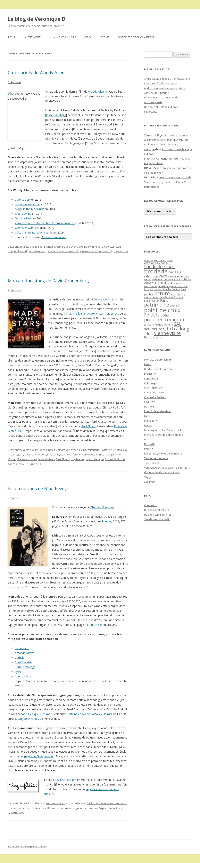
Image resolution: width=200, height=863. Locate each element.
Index (87, 37)
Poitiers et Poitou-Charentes (136, 37)
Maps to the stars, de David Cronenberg (48, 280)
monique (149, 149)
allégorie (148, 260)
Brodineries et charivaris (158, 369)
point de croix (162, 310)
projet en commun (164, 319)
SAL (177, 324)
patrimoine (156, 304)
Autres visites (33, 37)
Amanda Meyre (24, 653)
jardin (148, 294)
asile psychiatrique (88, 450)
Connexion (150, 505)
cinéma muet (25, 808)
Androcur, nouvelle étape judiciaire (165, 88)
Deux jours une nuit (106, 299)
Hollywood (20, 251)
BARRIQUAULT (152, 158)
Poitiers (152, 315)
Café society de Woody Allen (36, 72)
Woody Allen (96, 91)
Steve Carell (87, 251)
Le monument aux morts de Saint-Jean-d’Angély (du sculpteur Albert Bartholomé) (167, 139)
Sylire (18, 672)
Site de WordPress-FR (157, 519)
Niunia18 (149, 444)
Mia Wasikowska (27, 459)
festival (175, 289)
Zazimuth (149, 481)
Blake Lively (84, 246)
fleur (183, 289)
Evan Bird (65, 454)
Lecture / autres (55, 803)
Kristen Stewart (57, 251)
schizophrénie (16, 464)
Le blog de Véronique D (37, 18)
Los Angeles (101, 808)
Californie (106, 450)
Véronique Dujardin (155, 135)
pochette (175, 305)
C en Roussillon (153, 388)
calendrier (151, 276)
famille (77, 454)
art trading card (154, 263)
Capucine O (151, 378)
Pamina (148, 449)
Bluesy (148, 364)
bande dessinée (159, 266)
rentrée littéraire (164, 324)
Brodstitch (150, 373)
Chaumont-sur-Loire (63, 37)
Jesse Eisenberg (56, 115)
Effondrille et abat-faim (157, 411)
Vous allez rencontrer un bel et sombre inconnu (45, 223)
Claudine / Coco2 (154, 392)
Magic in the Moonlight (29, 209)
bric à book (22, 648)
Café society (22, 199)
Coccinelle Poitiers (155, 397)
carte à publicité (181, 279)
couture (165, 283)
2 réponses (14, 290)
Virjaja (148, 477)
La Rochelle (94, 625)
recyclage (149, 325)
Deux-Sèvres (150, 286)
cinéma (96, 246)
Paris (164, 300)
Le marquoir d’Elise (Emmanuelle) (163, 430)
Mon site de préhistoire (158, 359)
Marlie (148, 425)
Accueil (12, 37)
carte (163, 276)
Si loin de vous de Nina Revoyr (38, 488)
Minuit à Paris (23, 218)
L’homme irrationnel (27, 204)
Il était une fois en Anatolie (81, 313)
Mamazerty (151, 420)
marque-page (178, 294)
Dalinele (149, 406)
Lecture (104, 37)
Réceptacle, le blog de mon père (163, 453)
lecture (89, 808)
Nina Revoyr (116, 808)
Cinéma (50, 246)
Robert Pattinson (115, 459)
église (159, 337)
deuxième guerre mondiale (173, 286)
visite (175, 333)
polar (164, 315)
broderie (156, 271)
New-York (73, 251)
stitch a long (176, 329)
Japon (80, 808)
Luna (147, 416)
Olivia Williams (46, 459)
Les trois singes (109, 313)
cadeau (174, 272)
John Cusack (103, 454)
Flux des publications (156, 510)
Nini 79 (148, 439)
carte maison (178, 276)
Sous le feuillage (25, 667)
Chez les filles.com (102, 507)
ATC (168, 263)
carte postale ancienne (157, 279)
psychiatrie (77, 459)
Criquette (149, 402)
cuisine (178, 283)
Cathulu (19, 657)
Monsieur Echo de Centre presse (163, 434)
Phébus (106, 521)
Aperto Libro (23, 676)
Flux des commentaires (157, 514)
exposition (156, 289)
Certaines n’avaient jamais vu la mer (89, 714)
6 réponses (14, 82)
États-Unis (53, 454)
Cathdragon (151, 383)
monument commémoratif (159, 297)
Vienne (161, 333)
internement (68, 808)
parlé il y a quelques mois (37, 714)
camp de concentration (113, 803)
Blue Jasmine (23, 214)
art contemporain (163, 260)
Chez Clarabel (23, 662)
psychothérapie (94, 459)
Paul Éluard (88, 426)
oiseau (179, 297)
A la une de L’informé (156, 93)
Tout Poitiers (151, 463)
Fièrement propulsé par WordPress (27, 846)
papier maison (151, 300)
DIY (146, 289)
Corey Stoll (108, 246)
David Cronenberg (35, 454)
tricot (148, 333)
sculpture (153, 329)
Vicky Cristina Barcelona (30, 232)
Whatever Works (25, 228)
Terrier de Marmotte (156, 458)
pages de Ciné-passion (38, 756)
